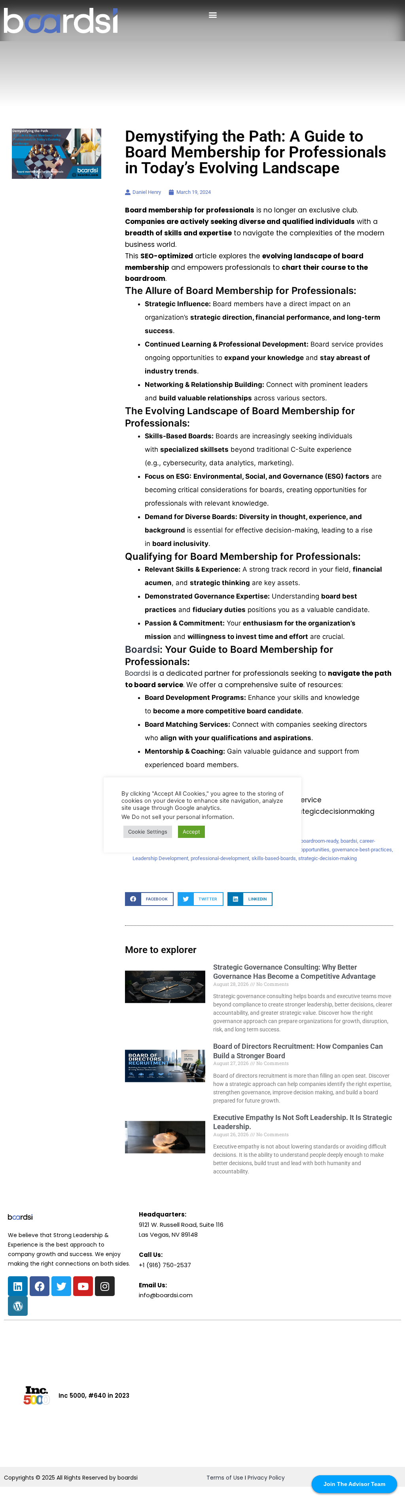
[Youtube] (83, 1286)
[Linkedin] (18, 1286)
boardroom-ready (319, 841)
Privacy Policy (266, 1478)
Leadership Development (160, 858)
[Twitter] (61, 1286)
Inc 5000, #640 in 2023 (94, 1395)
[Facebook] (39, 1286)
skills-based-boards (274, 858)
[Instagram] (105, 1286)
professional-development (220, 858)
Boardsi (142, 649)
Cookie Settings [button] (147, 831)
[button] (212, 14)
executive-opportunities (303, 850)
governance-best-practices (362, 850)
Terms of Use (224, 1478)
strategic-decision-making (327, 858)
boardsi (349, 841)
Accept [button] (191, 831)
